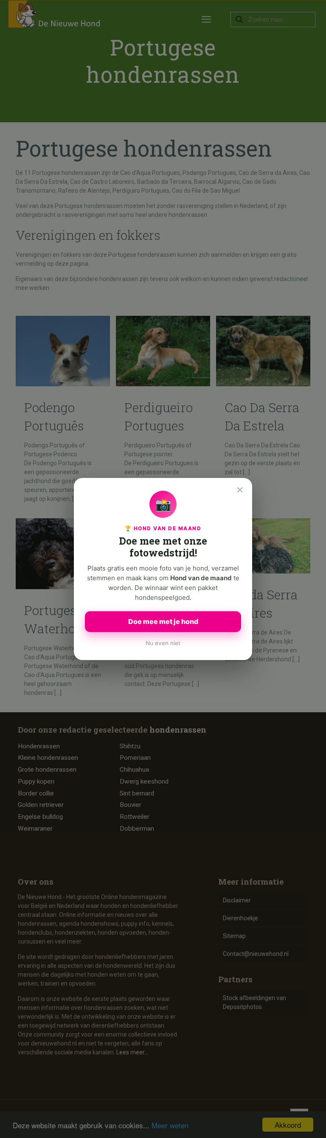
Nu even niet (163, 643)
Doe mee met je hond (163, 621)
